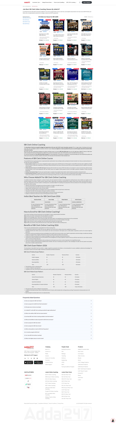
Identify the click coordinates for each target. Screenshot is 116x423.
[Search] (80, 2)
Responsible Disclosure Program (30, 403)
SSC (63, 351)
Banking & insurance (66, 349)
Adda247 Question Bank (83, 349)
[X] (28, 358)
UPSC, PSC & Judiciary (70, 2)
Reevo (79, 375)
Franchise (47, 360)
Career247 (80, 373)
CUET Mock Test (65, 390)
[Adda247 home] (27, 2)
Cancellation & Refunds (43, 403)
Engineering (64, 360)
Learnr (79, 379)
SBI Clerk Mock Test (66, 374)
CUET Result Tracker (83, 371)
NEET (63, 364)
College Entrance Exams (47, 2)
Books (79, 360)
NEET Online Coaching (50, 385)
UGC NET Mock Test (66, 398)
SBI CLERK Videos (26, 23)
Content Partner (49, 362)
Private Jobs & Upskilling (59, 2)
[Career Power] (28, 378)
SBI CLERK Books (26, 19)
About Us (47, 349)
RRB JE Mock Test (66, 396)
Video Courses (81, 356)
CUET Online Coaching (50, 383)
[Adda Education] (28, 375)
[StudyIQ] (28, 381)
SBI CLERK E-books (26, 21)
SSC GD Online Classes (50, 379)
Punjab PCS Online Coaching (51, 391)
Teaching (64, 356)
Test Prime (80, 377)
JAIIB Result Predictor (83, 364)
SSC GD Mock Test (66, 376)
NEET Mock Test (65, 392)
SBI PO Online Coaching (50, 374)
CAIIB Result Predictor (83, 366)
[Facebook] (34, 358)
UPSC (63, 362)
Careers (47, 356)
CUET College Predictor (83, 362)
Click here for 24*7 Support (31, 355)
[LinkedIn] (25, 358)
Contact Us (47, 351)
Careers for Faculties (50, 358)
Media (46, 353)
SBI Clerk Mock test (42, 186)
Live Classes (81, 353)
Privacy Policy (60, 403)
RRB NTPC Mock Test (67, 379)
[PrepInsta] (28, 384)
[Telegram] (31, 358)
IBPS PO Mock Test (66, 394)
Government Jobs (36, 2)
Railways (63, 353)
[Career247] (28, 387)
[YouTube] (37, 358)
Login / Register (86, 2)
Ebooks (79, 358)
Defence (64, 358)
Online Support (48, 364)
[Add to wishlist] (49, 31)
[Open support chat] (113, 420)
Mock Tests (80, 351)
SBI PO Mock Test (66, 381)
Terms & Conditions (53, 403)
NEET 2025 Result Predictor (84, 369)
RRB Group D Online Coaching (52, 376)
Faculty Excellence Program (68, 366)
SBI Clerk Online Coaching (51, 381)
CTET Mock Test (65, 383)
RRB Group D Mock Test (67, 387)
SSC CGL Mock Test (66, 385)
